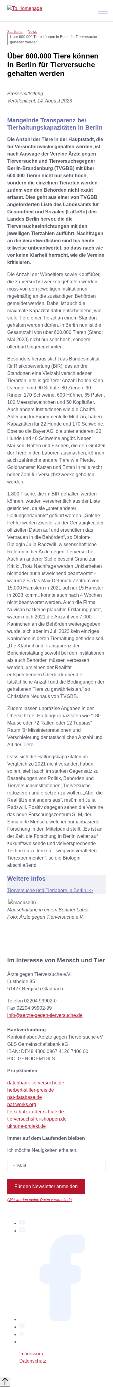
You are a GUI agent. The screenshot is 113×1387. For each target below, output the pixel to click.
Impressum (31, 1353)
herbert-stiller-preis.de (30, 1090)
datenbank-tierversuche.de (35, 1082)
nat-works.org (21, 1104)
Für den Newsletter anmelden (46, 1186)
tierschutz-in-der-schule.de (35, 1111)
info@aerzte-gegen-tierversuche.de (45, 1015)
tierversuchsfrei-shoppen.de (37, 1118)
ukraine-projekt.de (26, 1126)
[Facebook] (62, 1319)
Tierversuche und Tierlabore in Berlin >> (50, 890)
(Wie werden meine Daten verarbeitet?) (39, 1200)
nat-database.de (24, 1097)
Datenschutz (32, 1360)
